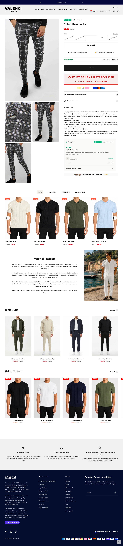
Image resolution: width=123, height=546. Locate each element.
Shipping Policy (43, 498)
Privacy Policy (43, 491)
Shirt (66, 504)
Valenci (46, 264)
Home (37, 9)
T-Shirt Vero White (47, 420)
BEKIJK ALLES (80, 192)
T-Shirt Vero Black (18, 420)
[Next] (82, 2)
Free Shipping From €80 (62, 2)
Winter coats (69, 498)
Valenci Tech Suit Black (105, 359)
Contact (115, 8)
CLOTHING (49, 9)
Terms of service (44, 501)
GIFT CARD (73, 9)
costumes (68, 507)
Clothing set (69, 488)
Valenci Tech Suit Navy (76, 359)
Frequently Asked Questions (47, 481)
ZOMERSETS (52, 192)
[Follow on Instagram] (11, 531)
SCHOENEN (66, 192)
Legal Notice (43, 488)
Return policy (43, 494)
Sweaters (68, 494)
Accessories (61, 9)
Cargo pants (69, 511)
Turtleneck (68, 491)
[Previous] (40, 2)
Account (41, 504)
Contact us (42, 484)
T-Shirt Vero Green (105, 420)
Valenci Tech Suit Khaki (18, 359)
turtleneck (67, 129)
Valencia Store (43, 507)
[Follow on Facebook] (6, 531)
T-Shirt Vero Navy (76, 420)
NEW (42, 9)
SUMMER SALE (83, 9)
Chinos (67, 481)
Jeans (67, 484)
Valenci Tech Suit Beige (47, 359)
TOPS (40, 192)
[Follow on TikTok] (15, 531)
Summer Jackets (70, 501)
